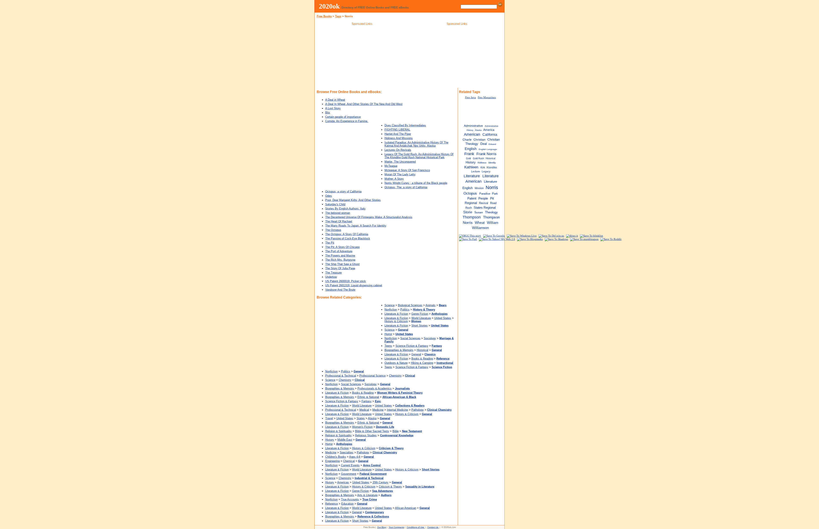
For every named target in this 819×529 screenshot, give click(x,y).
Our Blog (381, 527)
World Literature (421, 318)
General (416, 354)
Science (390, 305)
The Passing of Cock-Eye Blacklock (347, 238)
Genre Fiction (419, 313)
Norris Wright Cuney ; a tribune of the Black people (416, 183)
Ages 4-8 (354, 456)
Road (493, 203)
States (361, 418)
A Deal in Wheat (335, 99)
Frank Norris (486, 154)
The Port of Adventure (338, 251)
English (470, 149)
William (492, 222)
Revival (483, 203)
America (488, 129)
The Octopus (333, 230)
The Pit (329, 242)
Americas (343, 482)
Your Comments (396, 527)
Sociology (430, 338)
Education (347, 503)
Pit (492, 198)
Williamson (480, 228)
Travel (329, 418)
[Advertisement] (362, 57)
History (329, 439)
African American (405, 508)
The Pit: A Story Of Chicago (342, 247)
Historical (422, 350)
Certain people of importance (343, 116)
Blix (327, 112)
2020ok (329, 6)
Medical (364, 409)
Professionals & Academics (374, 388)
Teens (388, 345)
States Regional (485, 207)
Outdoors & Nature (396, 362)
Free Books (324, 16)
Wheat (480, 222)
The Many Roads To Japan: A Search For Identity (355, 225)
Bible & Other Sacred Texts (372, 431)
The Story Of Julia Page (340, 268)
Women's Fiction (362, 426)
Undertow (331, 276)
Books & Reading (422, 358)
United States (442, 318)
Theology (491, 212)
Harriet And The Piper (398, 134)
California (489, 134)
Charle (467, 139)
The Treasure (333, 272)
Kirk (483, 167)
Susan (478, 212)
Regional (471, 203)
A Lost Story (333, 108)
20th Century (380, 482)
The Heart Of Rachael (338, 221)
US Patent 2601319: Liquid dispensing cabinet (353, 285)
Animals (430, 305)
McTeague (391, 166)
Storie (467, 212)
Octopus (470, 193)
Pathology (417, 409)
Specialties (346, 452)
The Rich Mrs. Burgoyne (340, 259)
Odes (328, 195)
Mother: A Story (394, 178)
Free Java (470, 97)
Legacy (486, 171)
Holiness (482, 162)
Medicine (377, 409)
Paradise (484, 193)
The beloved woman (337, 212)
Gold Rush (478, 158)
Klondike (492, 167)
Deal (483, 144)
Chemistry (395, 375)
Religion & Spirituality (338, 431)
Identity (492, 162)
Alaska (372, 418)
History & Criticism (396, 321)
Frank (469, 154)
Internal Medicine (397, 409)
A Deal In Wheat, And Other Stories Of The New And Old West (363, 104)
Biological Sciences (410, 305)
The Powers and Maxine (340, 255)
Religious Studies (366, 435)
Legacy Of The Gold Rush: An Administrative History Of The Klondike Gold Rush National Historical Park (419, 156)
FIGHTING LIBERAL (397, 129)
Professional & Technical (340, 375)
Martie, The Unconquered (400, 161)
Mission (479, 188)
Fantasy (367, 401)
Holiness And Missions (399, 138)
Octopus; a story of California (343, 191)
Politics (405, 309)
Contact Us (432, 527)
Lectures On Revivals (398, 150)
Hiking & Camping (422, 362)
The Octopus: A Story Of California (346, 234)
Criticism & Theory (390, 486)
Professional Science (372, 375)
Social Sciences (410, 338)
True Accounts (350, 499)
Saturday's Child (335, 204)
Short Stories (419, 325)
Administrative (473, 125)
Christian (479, 139)
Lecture (475, 171)
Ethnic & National (368, 397)
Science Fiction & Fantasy (411, 345)
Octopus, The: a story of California (406, 187)
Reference (331, 503)
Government (348, 473)
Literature (472, 176)
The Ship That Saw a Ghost (342, 264)
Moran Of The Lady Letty (400, 174)
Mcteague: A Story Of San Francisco (407, 170)
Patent (471, 198)
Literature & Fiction (396, 313)
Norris (492, 187)
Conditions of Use (415, 527)
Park (495, 193)
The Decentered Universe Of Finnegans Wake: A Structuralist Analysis (368, 217)
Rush (468, 207)
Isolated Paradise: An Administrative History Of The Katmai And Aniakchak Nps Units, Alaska (416, 144)
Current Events (350, 465)
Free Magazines (487, 97)
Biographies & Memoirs (399, 350)
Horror (388, 334)
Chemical (349, 461)
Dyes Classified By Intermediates (405, 125)
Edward (492, 144)
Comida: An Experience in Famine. (346, 121)
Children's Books (335, 456)
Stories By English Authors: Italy (345, 208)
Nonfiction (391, 309)
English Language (488, 149)
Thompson (472, 217)
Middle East (344, 439)
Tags (338, 16)
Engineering (332, 461)
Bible (395, 431)
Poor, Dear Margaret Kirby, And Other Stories (353, 200)
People (483, 198)
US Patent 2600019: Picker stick (345, 281)
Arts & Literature (367, 495)
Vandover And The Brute (340, 289)
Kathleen (471, 167)
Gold (468, 158)
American (472, 134)
